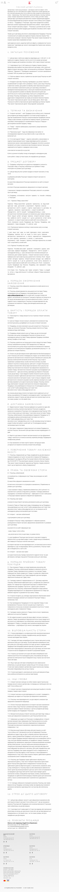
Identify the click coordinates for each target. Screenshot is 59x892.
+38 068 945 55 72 (34, 838)
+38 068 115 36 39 (34, 861)
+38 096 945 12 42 (8, 876)
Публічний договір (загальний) (12, 871)
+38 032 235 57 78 (8, 861)
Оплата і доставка (8, 869)
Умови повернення (8, 875)
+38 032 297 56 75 (34, 850)
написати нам (7, 877)
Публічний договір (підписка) (11, 872)
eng (9, 2)
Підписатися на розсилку (14, 887)
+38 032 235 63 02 (8, 850)
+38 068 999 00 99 (8, 839)
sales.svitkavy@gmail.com (15, 295)
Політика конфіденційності (11, 873)
